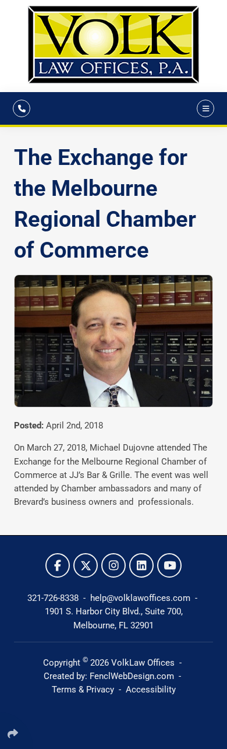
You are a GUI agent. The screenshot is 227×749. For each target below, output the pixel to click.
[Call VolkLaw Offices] (21, 108)
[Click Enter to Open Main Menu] (203, 108)
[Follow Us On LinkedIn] (141, 565)
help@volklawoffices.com (141, 598)
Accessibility (151, 689)
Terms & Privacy (83, 689)
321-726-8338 (54, 598)
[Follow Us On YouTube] (169, 565)
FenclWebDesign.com (132, 676)
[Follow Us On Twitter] (85, 565)
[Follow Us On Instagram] (113, 565)
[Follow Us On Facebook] (57, 565)
